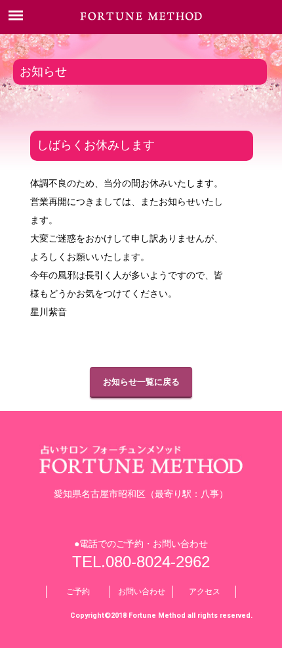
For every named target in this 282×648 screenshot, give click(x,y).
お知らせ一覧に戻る (141, 382)
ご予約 (78, 591)
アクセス (204, 591)
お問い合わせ (141, 591)
